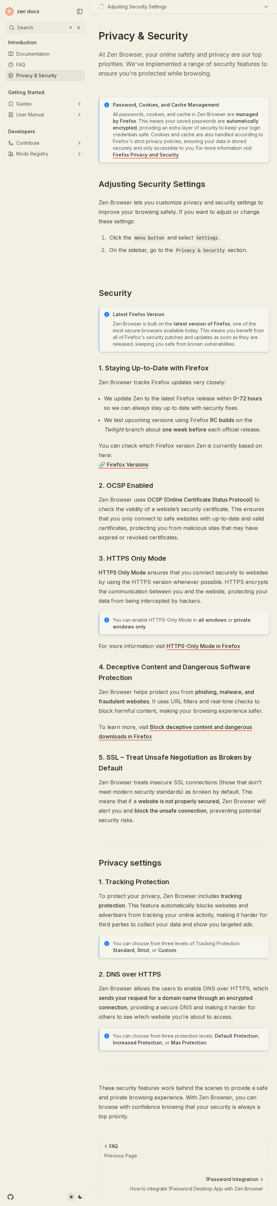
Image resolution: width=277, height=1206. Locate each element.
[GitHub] (10, 1197)
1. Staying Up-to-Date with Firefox (154, 368)
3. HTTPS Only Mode (132, 558)
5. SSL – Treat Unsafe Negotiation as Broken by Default (175, 762)
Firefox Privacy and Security (146, 155)
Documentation (33, 54)
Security (115, 293)
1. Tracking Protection (134, 882)
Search (48, 27)
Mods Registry (32, 154)
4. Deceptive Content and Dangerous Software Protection (174, 672)
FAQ (20, 64)
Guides (24, 104)
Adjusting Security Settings (152, 184)
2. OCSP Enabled (126, 485)
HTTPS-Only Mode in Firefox (203, 646)
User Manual (30, 114)
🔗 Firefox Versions (123, 464)
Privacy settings (130, 863)
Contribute (28, 143)
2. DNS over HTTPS (130, 974)
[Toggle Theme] (76, 1197)
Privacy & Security (36, 75)
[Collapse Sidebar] (80, 11)
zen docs (28, 11)
